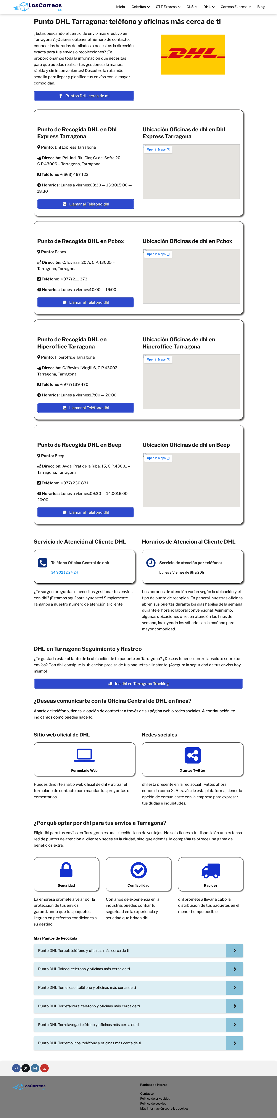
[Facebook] (16, 1068)
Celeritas (139, 7)
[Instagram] (35, 1068)
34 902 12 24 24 (64, 572)
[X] (25, 1068)
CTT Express (166, 7)
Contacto (147, 1093)
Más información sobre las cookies (164, 1108)
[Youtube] (44, 1068)
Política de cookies (153, 1103)
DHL (207, 7)
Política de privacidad (155, 1098)
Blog (261, 7)
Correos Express (234, 7)
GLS (190, 7)
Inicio (120, 7)
